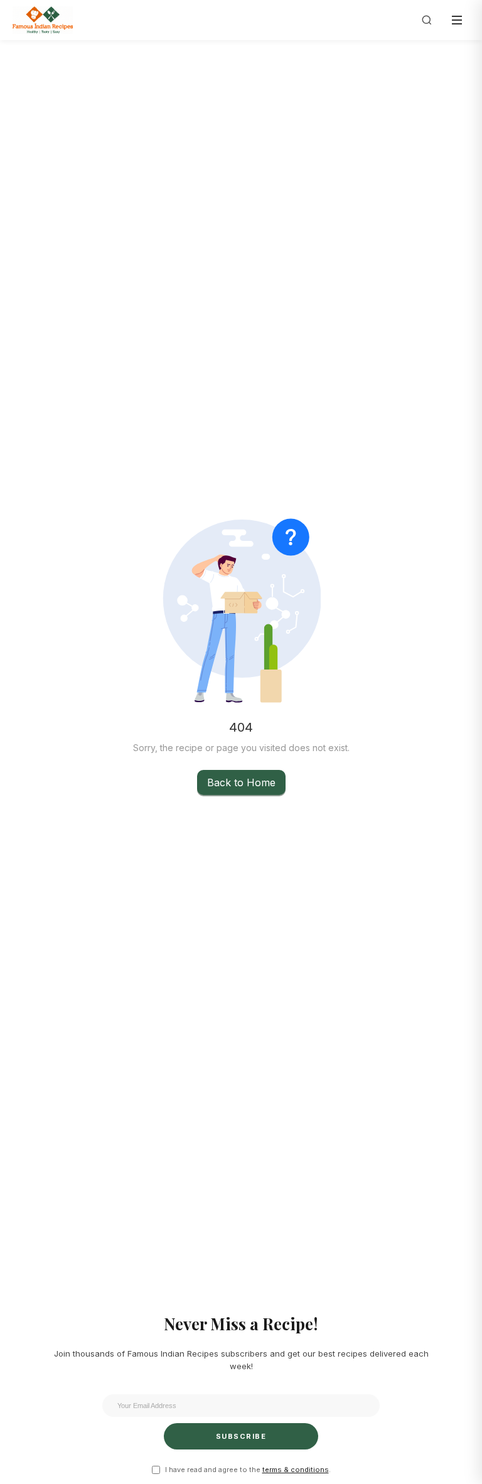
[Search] (427, 20)
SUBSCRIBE (241, 1436)
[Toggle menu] (456, 20)
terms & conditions (295, 1469)
